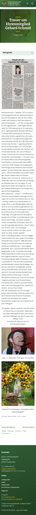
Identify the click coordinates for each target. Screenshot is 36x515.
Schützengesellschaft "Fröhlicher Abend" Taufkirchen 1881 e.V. (14, 3)
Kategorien (7, 52)
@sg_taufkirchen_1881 (8, 497)
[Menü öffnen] (32, 3)
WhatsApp (10, 431)
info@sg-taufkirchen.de (8, 469)
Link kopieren (5, 433)
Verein (18, 17)
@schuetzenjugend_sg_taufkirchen (11, 499)
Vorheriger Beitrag (8, 427)
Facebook (18, 431)
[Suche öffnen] (27, 3)
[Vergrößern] (32, 61)
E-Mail (24, 431)
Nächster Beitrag (28, 427)
